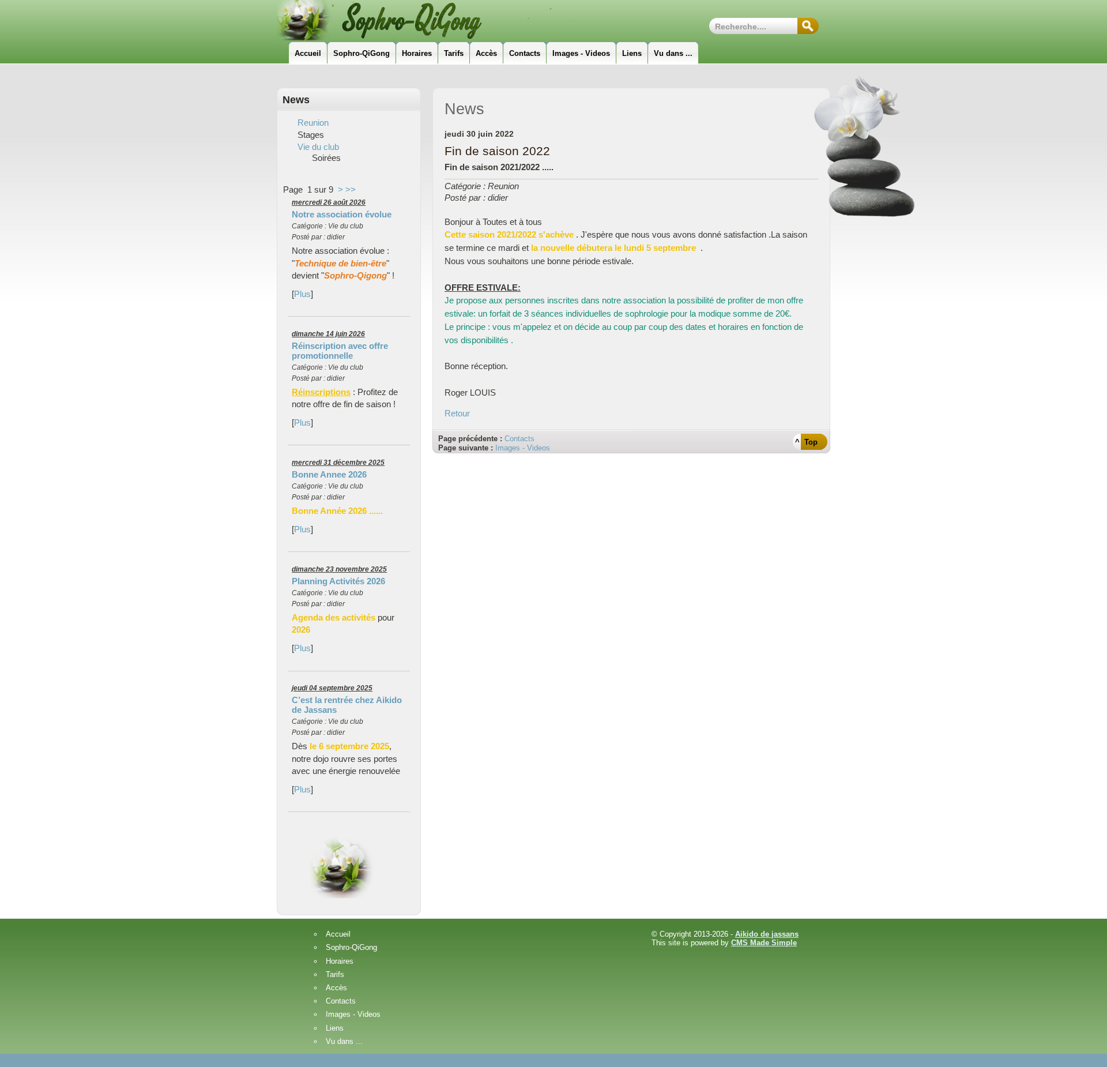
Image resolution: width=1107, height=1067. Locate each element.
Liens (335, 1028)
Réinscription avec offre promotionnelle (340, 350)
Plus (302, 294)
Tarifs (335, 975)
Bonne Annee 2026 (329, 474)
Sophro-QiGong (351, 948)
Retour (457, 413)
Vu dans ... (344, 1042)
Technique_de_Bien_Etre (441, 20)
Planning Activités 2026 (338, 581)
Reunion (313, 122)
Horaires (339, 961)
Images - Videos (522, 448)
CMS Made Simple (764, 942)
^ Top (806, 442)
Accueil (338, 934)
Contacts (519, 438)
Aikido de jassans (767, 934)
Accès (336, 988)
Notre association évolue (341, 214)
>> (350, 189)
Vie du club (318, 147)
